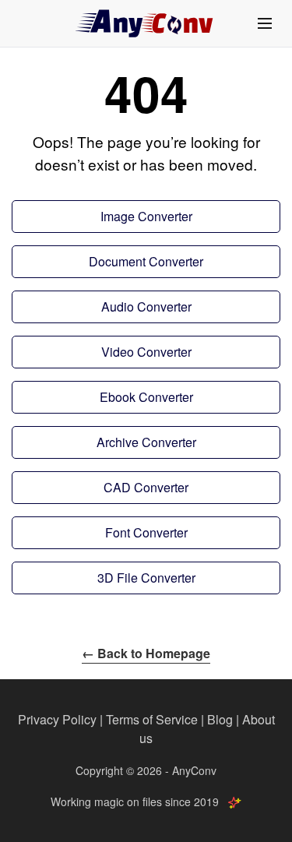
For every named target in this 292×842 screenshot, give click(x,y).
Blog (220, 719)
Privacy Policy (57, 719)
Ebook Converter (146, 397)
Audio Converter (146, 306)
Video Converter (146, 352)
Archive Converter (146, 442)
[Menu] (264, 23)
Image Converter (146, 216)
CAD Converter (146, 487)
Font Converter (146, 532)
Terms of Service (152, 719)
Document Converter (146, 261)
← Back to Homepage (146, 653)
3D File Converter (146, 578)
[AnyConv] (146, 23)
